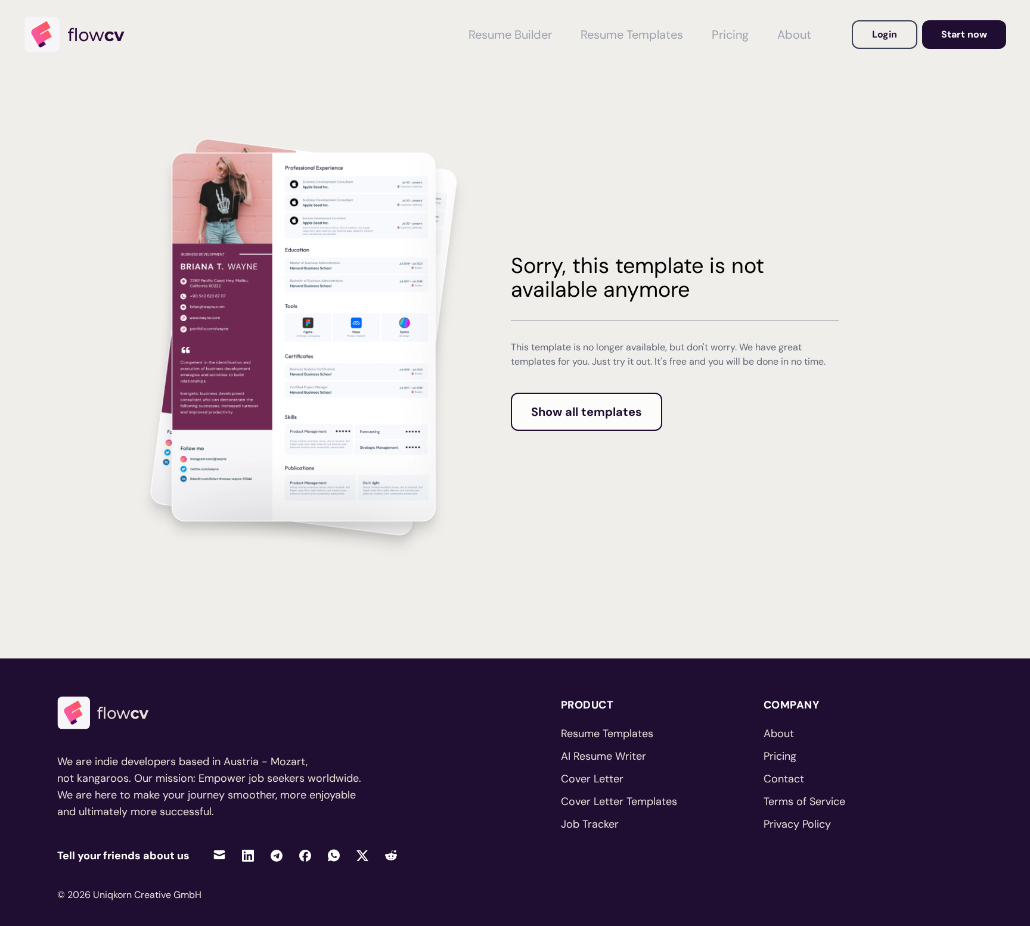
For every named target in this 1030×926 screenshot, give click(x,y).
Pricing (730, 34)
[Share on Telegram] (276, 855)
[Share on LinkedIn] (248, 855)
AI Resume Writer (603, 756)
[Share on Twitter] (362, 855)
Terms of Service (804, 801)
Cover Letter (592, 779)
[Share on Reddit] (391, 855)
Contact (784, 779)
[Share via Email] (219, 855)
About (794, 34)
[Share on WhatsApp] (334, 855)
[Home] (80, 34)
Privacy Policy (797, 824)
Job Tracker (590, 824)
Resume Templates (632, 34)
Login (884, 34)
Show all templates (586, 412)
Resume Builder (510, 34)
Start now (964, 34)
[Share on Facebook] (305, 855)
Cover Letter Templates (619, 801)
